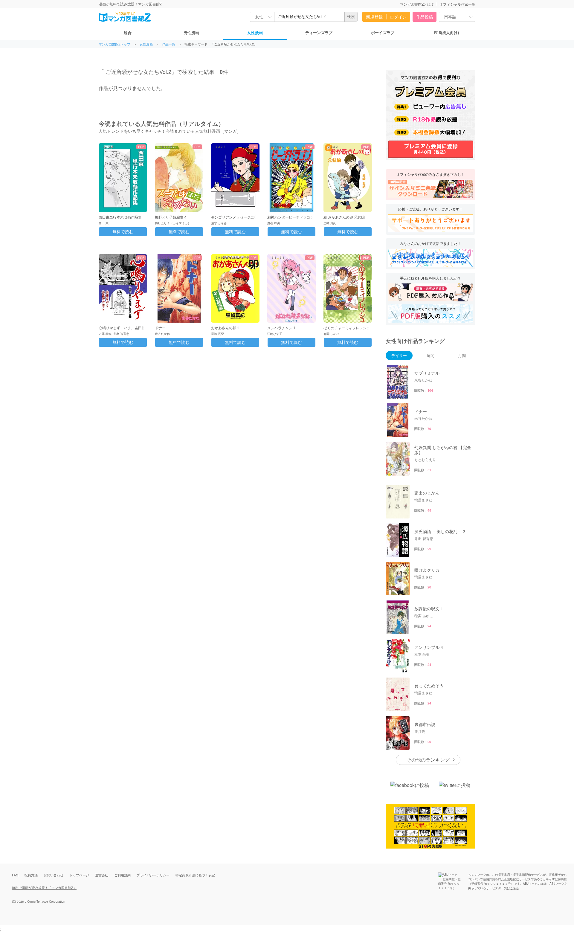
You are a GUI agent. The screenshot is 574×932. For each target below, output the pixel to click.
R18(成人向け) (446, 32)
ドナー (160, 327)
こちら (514, 888)
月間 (462, 355)
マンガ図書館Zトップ (114, 44)
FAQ (15, 874)
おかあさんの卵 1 (225, 327)
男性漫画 (191, 32)
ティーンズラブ (318, 32)
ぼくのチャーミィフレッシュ (346, 327)
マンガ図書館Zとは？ (417, 4)
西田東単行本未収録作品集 (120, 216)
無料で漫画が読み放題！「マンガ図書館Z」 (44, 887)
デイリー (399, 355)
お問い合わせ (53, 874)
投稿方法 (31, 874)
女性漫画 (255, 32)
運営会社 (101, 874)
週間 (430, 355)
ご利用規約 (122, 874)
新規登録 (374, 17)
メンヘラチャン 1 (281, 327)
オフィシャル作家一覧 (457, 4)
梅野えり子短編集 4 (171, 216)
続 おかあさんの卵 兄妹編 (344, 216)
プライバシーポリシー (153, 874)
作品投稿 (424, 17)
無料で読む (122, 231)
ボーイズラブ (382, 32)
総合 (128, 32)
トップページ (79, 874)
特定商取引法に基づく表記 (195, 874)
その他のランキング (428, 759)
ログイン (398, 17)
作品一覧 (168, 44)
